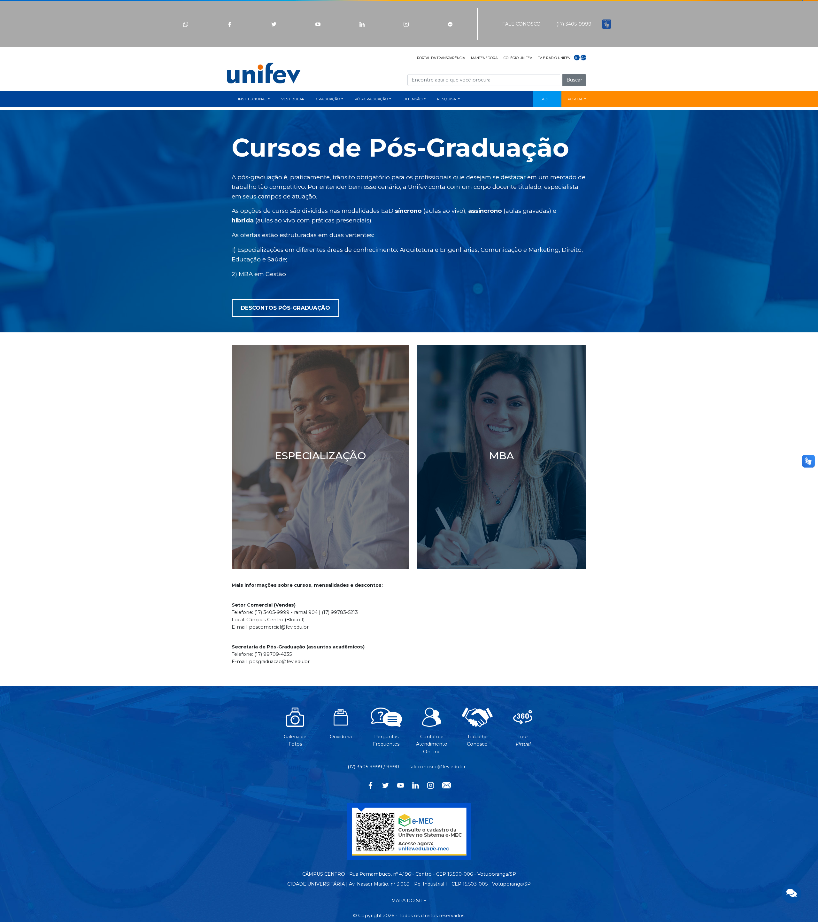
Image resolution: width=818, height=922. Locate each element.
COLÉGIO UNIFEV (518, 58)
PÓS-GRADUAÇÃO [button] (371, 99)
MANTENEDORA (484, 58)
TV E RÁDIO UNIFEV (554, 58)
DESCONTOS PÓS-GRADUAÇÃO (285, 308)
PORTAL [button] (575, 99)
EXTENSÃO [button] (413, 99)
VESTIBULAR (293, 99)
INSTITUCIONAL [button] (252, 99)
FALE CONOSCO (521, 24)
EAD (544, 99)
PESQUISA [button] (447, 99)
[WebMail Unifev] (446, 784)
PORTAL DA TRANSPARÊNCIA (441, 58)
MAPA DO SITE (409, 900)
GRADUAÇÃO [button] (328, 99)
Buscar (574, 80)
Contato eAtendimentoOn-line (431, 744)
